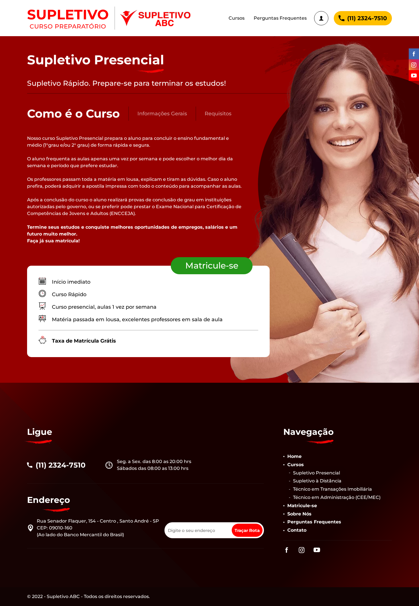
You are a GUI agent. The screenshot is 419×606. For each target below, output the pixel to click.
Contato (296, 530)
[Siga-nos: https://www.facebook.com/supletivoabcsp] (412, 53)
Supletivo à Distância (317, 481)
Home (294, 456)
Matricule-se (211, 265)
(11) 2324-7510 (367, 18)
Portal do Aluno (321, 18)
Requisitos (218, 113)
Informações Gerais (162, 113)
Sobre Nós (299, 514)
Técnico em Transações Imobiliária (332, 489)
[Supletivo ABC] (155, 18)
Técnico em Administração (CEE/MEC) (337, 497)
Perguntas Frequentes (280, 18)
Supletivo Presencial (316, 473)
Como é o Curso (73, 113)
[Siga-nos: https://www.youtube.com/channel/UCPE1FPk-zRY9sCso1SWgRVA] (412, 75)
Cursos (237, 18)
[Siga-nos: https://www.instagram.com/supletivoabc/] (412, 64)
